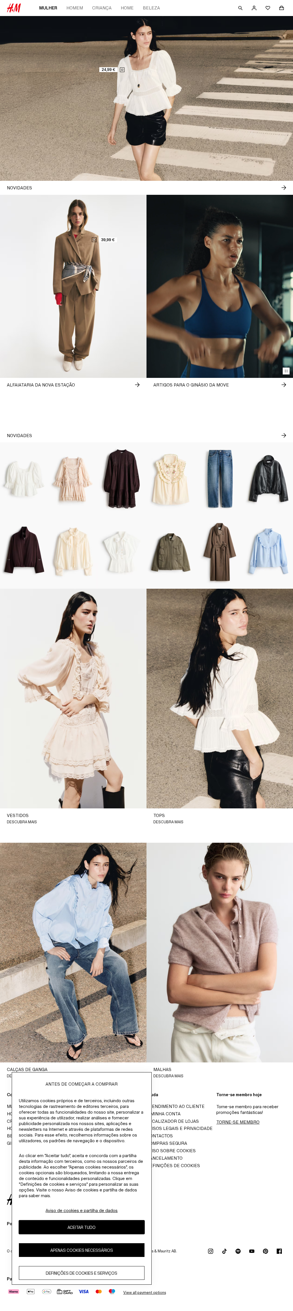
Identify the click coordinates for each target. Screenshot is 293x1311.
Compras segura (166, 1143)
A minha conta (163, 1113)
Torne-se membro (238, 1122)
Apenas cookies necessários (81, 1250)
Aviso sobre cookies (171, 1150)
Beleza (151, 7)
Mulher (48, 7)
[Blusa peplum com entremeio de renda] (24, 478)
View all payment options (144, 1292)
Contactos (159, 1135)
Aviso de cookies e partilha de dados (81, 1210)
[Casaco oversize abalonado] (268, 478)
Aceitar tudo (82, 1227)
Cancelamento (164, 1158)
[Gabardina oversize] (219, 552)
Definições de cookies (173, 1165)
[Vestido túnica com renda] (122, 478)
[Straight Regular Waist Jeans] (219, 478)
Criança (102, 7)
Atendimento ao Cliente (175, 1106)
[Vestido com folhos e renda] (73, 478)
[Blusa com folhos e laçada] (73, 552)
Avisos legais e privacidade (179, 1128)
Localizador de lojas (172, 1121)
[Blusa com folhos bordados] (170, 478)
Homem (74, 7)
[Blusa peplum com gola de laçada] (122, 552)
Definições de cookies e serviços (81, 1273)
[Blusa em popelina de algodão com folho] (268, 552)
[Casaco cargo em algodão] (170, 552)
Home (127, 7)
